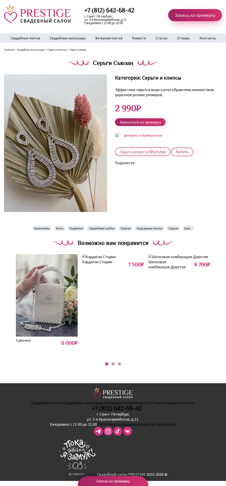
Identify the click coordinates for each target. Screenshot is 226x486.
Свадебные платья (25, 38)
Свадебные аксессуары (68, 38)
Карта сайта (165, 424)
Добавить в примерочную (142, 135)
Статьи (161, 38)
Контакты (208, 38)
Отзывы (183, 38)
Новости (139, 38)
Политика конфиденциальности (126, 424)
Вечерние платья (108, 38)
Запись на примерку (195, 15)
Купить (182, 152)
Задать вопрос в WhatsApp (143, 151)
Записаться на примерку (140, 122)
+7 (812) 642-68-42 (117, 408)
